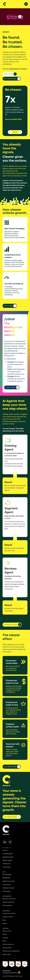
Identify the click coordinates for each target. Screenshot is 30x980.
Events (5, 923)
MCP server (6, 864)
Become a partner (9, 899)
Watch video (13, 16)
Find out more (8, 74)
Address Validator (9, 888)
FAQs (4, 941)
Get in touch (7, 931)
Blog (4, 920)
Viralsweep (6, 891)
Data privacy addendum (11, 951)
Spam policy (7, 954)
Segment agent (8, 857)
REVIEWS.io (6, 878)
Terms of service (8, 944)
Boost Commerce (9, 881)
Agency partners (8, 902)
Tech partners (7, 905)
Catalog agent (8, 854)
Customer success (9, 913)
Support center (8, 917)
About (5, 934)
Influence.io (7, 884)
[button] (26, 4)
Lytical (5, 850)
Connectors (7, 867)
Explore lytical (10, 387)
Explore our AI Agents (11, 624)
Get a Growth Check (10, 78)
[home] (4, 4)
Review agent (7, 860)
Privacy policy (7, 948)
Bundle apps (7, 874)
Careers (5, 937)
